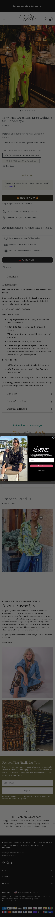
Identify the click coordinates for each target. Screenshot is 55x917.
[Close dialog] (53, 437)
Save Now (41, 465)
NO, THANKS (41, 470)
